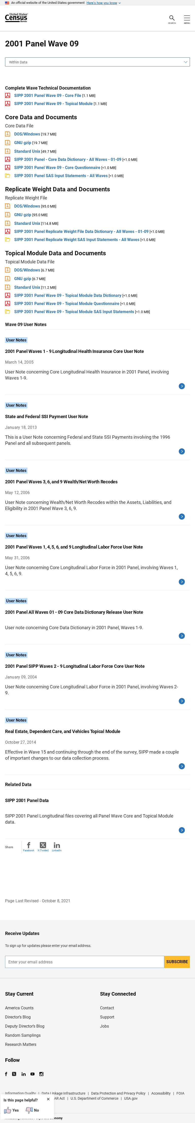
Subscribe (177, 961)
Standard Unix (27, 151)
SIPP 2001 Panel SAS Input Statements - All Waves (61, 175)
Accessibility (161, 1093)
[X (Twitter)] (14, 1074)
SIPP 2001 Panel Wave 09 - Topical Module (53, 103)
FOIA (180, 1093)
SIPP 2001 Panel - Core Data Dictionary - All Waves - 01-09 (67, 159)
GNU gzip (22, 142)
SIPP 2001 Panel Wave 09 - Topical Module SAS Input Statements (74, 311)
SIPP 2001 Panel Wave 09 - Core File (47, 95)
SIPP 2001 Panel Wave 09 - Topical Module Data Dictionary (67, 295)
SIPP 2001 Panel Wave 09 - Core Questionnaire (57, 167)
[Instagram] (41, 1074)
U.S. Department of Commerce (94, 1098)
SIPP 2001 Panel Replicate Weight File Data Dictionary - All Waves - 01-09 (81, 231)
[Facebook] (7, 1074)
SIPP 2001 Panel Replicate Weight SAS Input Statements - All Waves (76, 239)
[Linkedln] (23, 1074)
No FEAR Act (55, 1098)
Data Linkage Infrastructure (63, 1093)
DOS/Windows (27, 134)
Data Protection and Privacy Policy (118, 1093)
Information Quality (20, 1093)
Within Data (18, 62)
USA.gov (131, 1098)
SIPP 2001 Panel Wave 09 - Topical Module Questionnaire (66, 303)
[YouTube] (32, 1074)
